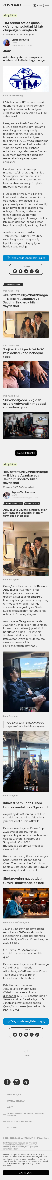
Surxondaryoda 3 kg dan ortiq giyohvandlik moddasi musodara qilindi (24, 403)
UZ (40, 5)
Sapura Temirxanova (23, 492)
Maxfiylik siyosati (16, 1101)
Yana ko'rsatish (26, 453)
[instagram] (16, 1082)
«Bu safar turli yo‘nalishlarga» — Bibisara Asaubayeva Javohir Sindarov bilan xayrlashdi (26, 300)
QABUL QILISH (26, 1173)
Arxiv (10, 1107)
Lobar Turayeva (20, 39)
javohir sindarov (32, 504)
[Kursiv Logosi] (12, 4)
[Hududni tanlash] (34, 5)
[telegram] (26, 1082)
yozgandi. (19, 246)
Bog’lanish (12, 1128)
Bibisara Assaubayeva (13, 504)
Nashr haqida (14, 1095)
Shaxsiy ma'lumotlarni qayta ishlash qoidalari (25, 1114)
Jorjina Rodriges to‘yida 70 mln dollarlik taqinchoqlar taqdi (23, 353)
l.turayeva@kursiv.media (22, 45)
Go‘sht (7, 51)
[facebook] (7, 1082)
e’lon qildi (22, 603)
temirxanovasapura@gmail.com (25, 498)
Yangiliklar (10, 15)
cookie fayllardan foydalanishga (20, 1163)
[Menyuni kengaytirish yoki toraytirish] (47, 5)
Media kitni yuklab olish (19, 1121)
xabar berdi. (10, 116)
